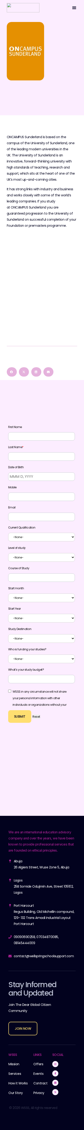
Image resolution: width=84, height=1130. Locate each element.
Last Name (16, 447)
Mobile (12, 487)
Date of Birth (16, 467)
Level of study (17, 548)
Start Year (14, 608)
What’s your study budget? (26, 669)
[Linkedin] (55, 1083)
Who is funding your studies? (27, 649)
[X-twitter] (55, 1092)
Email (12, 507)
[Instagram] (55, 1064)
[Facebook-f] (55, 1073)
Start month (16, 588)
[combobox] (41, 537)
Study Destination (20, 629)
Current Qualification (21, 527)
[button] (74, 7)
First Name (15, 427)
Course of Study (18, 568)
